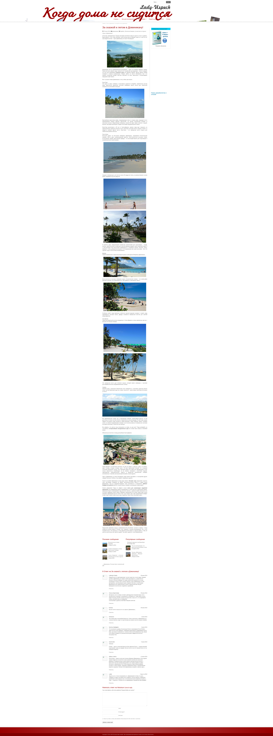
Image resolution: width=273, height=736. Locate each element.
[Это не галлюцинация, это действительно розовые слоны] (128, 547)
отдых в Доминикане (107, 33)
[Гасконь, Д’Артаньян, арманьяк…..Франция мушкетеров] (128, 554)
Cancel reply (128, 687)
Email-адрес (122, 711)
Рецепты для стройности (156, 19)
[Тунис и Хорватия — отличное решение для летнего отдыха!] (104, 557)
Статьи (168, 19)
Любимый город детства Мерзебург (136, 542)
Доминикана (115, 31)
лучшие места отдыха (140, 31)
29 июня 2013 (107, 31)
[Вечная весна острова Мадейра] (104, 544)
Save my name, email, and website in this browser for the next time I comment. (122, 718)
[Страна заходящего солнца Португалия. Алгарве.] (104, 550)
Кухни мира (141, 19)
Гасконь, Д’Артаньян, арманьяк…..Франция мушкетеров (137, 554)
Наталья (120, 687)
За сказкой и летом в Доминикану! (122, 27)
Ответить (111, 588)
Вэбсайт (121, 715)
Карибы (122, 31)
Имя (120, 708)
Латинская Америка (129, 31)
